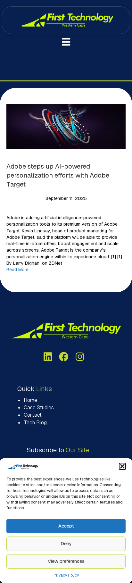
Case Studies (39, 407)
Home (30, 400)
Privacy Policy (66, 575)
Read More (17, 269)
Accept (66, 526)
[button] (122, 466)
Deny (66, 543)
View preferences (66, 561)
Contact (33, 415)
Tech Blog (35, 422)
